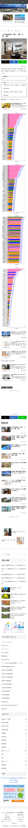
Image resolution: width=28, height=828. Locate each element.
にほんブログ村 (14, 782)
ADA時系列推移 (5, 691)
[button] (25, 554)
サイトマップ (4, 649)
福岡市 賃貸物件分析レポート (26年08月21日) (13, 565)
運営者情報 (4, 656)
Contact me (4, 708)
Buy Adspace (4, 701)
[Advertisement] (14, 402)
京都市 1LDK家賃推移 (7, 677)
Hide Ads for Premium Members (9, 705)
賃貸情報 (10, 387)
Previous (1, 19)
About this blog (5, 659)
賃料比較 (4, 387)
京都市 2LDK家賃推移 (7, 670)
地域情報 (8, 817)
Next (27, 19)
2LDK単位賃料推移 (6, 687)
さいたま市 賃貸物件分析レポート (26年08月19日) (13, 582)
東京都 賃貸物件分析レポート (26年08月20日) (13, 574)
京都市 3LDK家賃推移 (7, 673)
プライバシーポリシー (7, 642)
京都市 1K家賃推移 (6, 680)
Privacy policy (5, 652)
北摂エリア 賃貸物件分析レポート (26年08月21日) (13, 570)
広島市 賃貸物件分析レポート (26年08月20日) (13, 578)
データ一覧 (21, 817)
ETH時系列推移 (5, 698)
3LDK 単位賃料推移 (6, 684)
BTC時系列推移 (5, 694)
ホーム (7, 814)
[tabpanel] (7, 19)
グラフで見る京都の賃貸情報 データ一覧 (11, 663)
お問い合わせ (4, 645)
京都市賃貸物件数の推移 (7, 666)
